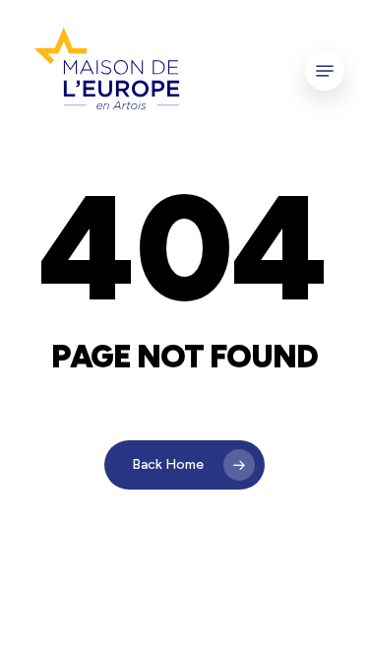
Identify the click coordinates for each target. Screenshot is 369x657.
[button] (324, 71)
